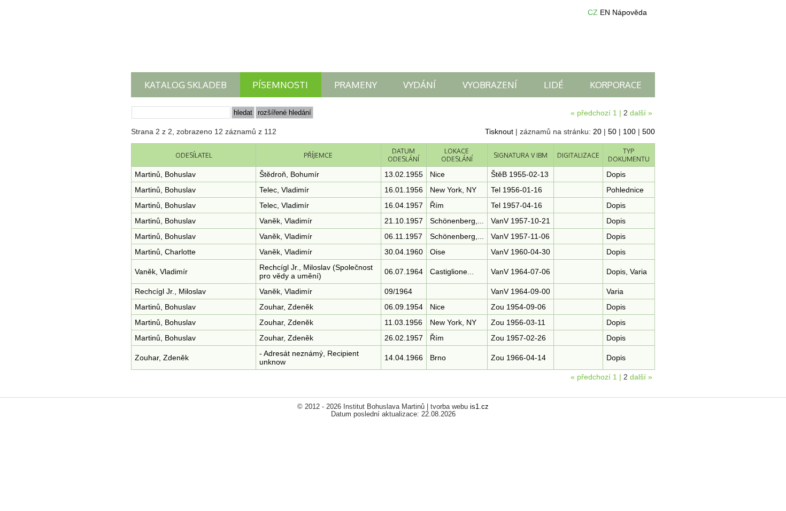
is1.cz (479, 407)
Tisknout (499, 131)
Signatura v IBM (521, 155)
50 (612, 131)
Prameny (356, 84)
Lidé (554, 84)
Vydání (419, 84)
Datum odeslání (403, 155)
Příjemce (318, 155)
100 (629, 131)
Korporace (616, 84)
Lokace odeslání (457, 155)
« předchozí (591, 113)
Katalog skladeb (185, 84)
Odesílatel (193, 155)
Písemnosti (280, 84)
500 (648, 131)
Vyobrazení (490, 84)
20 (597, 131)
